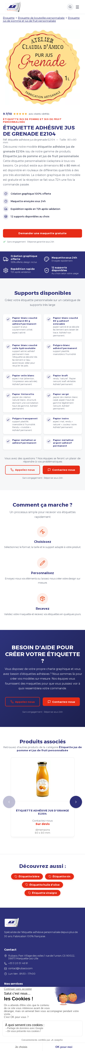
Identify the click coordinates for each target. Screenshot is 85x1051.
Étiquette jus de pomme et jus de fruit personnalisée (41, 19)
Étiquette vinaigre (44, 892)
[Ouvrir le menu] (77, 7)
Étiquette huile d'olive (44, 884)
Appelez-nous (25, 469)
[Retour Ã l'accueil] (13, 6)
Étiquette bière (29, 876)
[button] (76, 802)
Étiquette (9, 17)
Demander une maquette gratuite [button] (42, 233)
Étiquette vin (61, 876)
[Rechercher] (70, 7)
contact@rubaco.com (20, 968)
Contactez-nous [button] (63, 469)
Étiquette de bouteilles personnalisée (41, 17)
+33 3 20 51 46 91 (18, 963)
